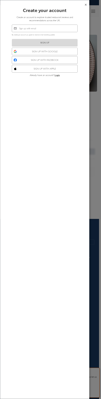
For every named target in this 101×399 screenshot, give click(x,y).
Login (57, 75)
